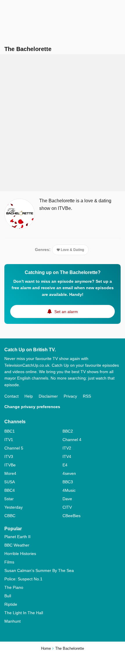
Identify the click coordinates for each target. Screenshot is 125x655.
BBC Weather (16, 545)
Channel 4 (72, 439)
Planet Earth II (17, 536)
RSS (87, 396)
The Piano (13, 587)
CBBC (9, 515)
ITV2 (67, 448)
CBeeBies (72, 515)
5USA (9, 482)
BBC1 (9, 431)
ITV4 (67, 456)
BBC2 (68, 431)
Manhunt (12, 621)
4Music (69, 490)
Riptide (10, 604)
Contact (11, 396)
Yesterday (13, 507)
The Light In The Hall (23, 612)
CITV (67, 507)
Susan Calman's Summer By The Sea (39, 570)
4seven (69, 473)
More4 (10, 473)
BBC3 (68, 482)
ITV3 (8, 456)
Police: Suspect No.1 (23, 579)
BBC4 (9, 490)
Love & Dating (72, 250)
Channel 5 (13, 448)
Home (46, 648)
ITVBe (10, 465)
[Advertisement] (62, 122)
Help (28, 396)
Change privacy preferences (32, 406)
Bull (7, 595)
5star (9, 498)
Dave (67, 498)
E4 (65, 465)
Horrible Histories (20, 553)
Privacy (70, 396)
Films (9, 562)
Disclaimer (48, 396)
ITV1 (8, 439)
